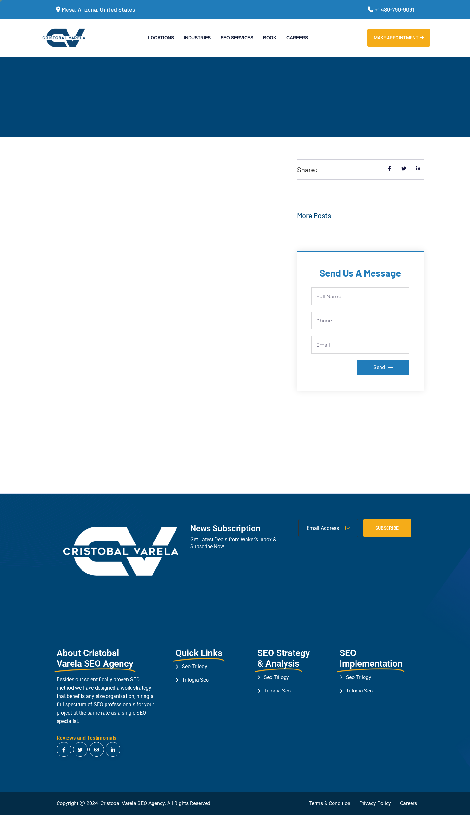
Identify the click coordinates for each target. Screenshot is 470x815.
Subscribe (387, 528)
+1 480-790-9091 (394, 9)
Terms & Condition (329, 803)
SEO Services (237, 37)
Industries (197, 37)
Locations (161, 37)
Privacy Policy (375, 803)
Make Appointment (396, 37)
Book (270, 37)
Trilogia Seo (195, 680)
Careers (297, 37)
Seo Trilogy (194, 666)
